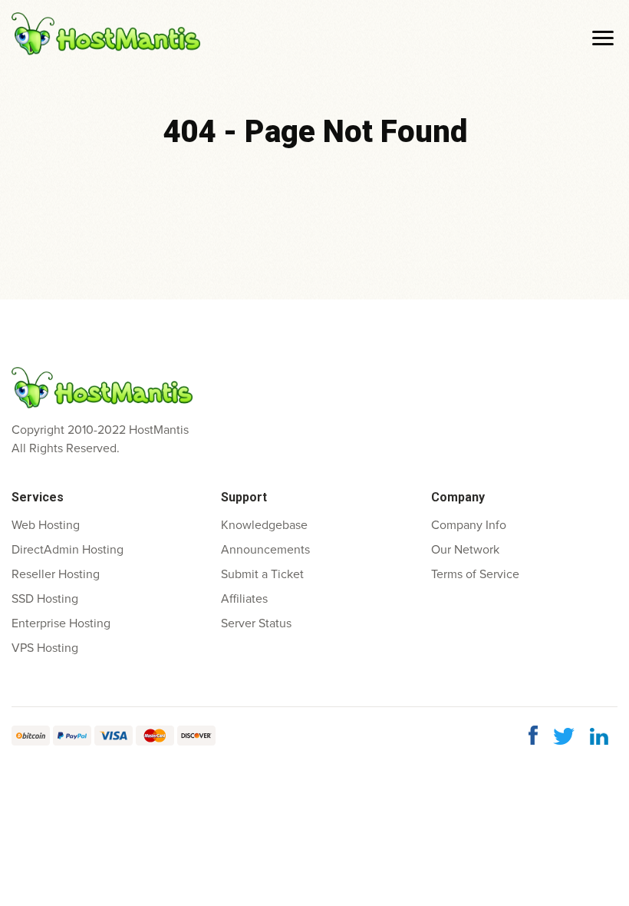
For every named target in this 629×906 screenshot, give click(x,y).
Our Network (465, 550)
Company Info (468, 525)
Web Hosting (46, 525)
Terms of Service (475, 574)
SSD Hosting (45, 599)
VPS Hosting (45, 648)
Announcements (265, 550)
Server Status (256, 623)
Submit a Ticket (262, 574)
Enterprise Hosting (61, 623)
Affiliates (244, 599)
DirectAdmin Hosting (67, 550)
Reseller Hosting (56, 574)
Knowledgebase (264, 525)
